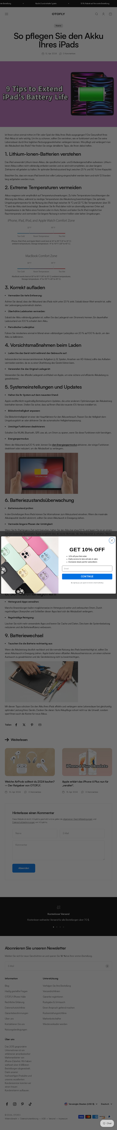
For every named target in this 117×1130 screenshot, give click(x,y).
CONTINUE (87, 576)
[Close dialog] (112, 540)
